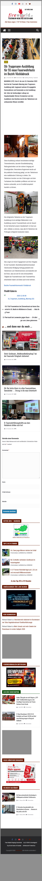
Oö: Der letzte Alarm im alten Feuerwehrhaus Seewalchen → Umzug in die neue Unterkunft (20, 389)
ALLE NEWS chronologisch (30, 842)
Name (3, 482)
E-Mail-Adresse (6, 492)
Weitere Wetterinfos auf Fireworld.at (21, 537)
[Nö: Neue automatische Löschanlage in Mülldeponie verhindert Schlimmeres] (8, 798)
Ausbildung (26, 78)
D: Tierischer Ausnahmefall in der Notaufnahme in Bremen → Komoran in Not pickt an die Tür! (26, 809)
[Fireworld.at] (4, 30)
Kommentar (5, 450)
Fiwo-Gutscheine (32, 22)
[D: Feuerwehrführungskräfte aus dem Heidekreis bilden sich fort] (21, 401)
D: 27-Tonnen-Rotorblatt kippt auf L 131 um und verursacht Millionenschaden (23, 571)
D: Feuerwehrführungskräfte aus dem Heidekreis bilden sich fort (17, 424)
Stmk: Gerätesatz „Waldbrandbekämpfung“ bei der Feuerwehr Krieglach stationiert (20, 354)
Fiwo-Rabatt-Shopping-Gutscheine (13, 842)
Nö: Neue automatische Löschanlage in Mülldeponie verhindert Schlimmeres (26, 796)
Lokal (6, 62)
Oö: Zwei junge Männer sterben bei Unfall (23, 550)
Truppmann (35, 78)
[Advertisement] (16, 646)
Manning (31, 78)
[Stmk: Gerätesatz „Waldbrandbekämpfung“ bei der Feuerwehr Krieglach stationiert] (21, 332)
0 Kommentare (19, 78)
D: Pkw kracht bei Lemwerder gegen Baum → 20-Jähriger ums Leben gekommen (20, 319)
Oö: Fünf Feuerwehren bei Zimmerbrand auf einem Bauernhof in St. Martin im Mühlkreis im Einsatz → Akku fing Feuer (22, 309)
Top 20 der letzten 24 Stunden (14, 845)
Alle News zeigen (10, 22)
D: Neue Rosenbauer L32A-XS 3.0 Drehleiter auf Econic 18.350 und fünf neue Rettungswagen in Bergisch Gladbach (26, 717)
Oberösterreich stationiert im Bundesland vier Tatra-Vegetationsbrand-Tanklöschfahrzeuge (20, 621)
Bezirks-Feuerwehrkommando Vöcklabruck (17, 285)
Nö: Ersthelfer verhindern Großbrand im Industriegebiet (22, 561)
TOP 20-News (21, 22)
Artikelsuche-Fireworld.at (29, 845)
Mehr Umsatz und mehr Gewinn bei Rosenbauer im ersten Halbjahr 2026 (19, 628)
